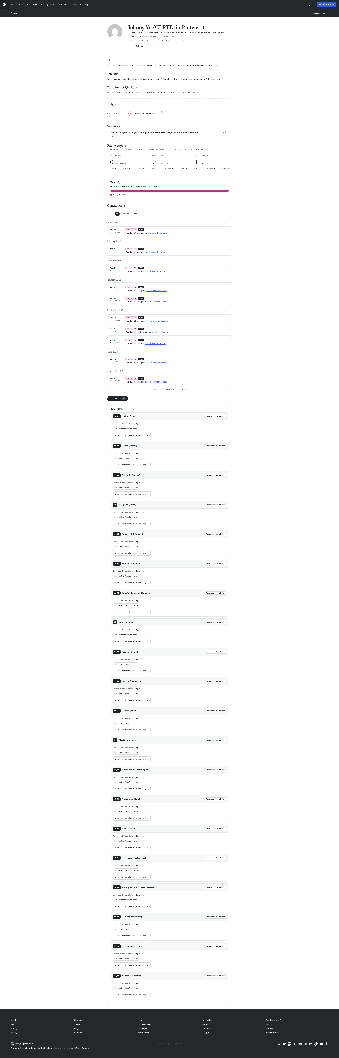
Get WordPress (326, 4)
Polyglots (126, 214)
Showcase (78, 1020)
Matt (269, 1024)
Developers (143, 1028)
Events (205, 1024)
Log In (324, 13)
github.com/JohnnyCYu (155, 41)
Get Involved (207, 1020)
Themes (77, 1024)
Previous (157, 389)
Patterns (78, 1033)
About (13, 1020)
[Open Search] (310, 4)
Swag (205, 1033)
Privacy (14, 1033)
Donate (206, 1028)
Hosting (14, 1028)
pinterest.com (135, 41)
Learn (140, 1020)
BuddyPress (272, 1033)
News (13, 1024)
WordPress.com (274, 1020)
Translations (117, 399)
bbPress (270, 1028)
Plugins (77, 1028)
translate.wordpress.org (155, 233)
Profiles (14, 13)
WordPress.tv (145, 1033)
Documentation (144, 1024)
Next (184, 389)
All (117, 214)
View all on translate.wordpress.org (130, 435)
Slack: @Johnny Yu (177, 41)
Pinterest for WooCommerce (126, 429)
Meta (135, 214)
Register (316, 13)
